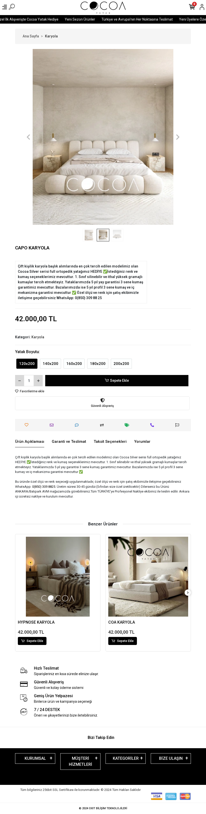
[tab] (29, 441)
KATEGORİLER (126, 758)
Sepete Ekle (119, 380)
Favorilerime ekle (31, 391)
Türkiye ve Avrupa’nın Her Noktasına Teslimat (124, 19)
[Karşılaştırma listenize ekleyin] (103, 425)
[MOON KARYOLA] (148, 577)
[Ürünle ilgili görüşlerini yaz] (78, 425)
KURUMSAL (35, 758)
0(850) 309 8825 (43, 487)
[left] (18, 593)
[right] (188, 593)
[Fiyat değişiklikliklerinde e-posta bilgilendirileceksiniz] (128, 425)
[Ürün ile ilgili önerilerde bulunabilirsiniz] (178, 425)
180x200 (98, 363)
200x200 (121, 363)
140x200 (50, 363)
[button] (28, 137)
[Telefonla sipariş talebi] (153, 425)
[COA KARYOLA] (58, 577)
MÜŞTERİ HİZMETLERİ (80, 761)
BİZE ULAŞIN (171, 758)
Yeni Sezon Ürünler (67, 19)
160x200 (74, 363)
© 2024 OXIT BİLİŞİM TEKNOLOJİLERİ (103, 808)
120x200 (27, 363)
